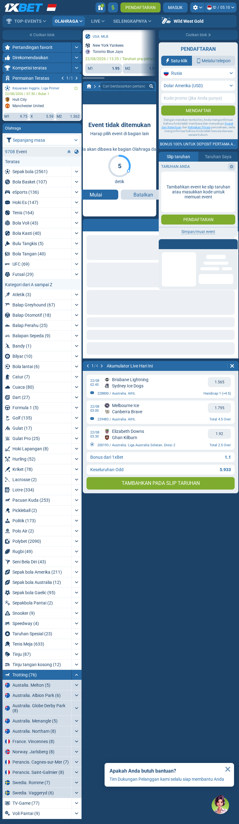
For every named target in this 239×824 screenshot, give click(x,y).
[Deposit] (113, 7)
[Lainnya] (126, 98)
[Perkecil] (76, 675)
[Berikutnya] (76, 78)
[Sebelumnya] (62, 78)
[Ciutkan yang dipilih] (69, 151)
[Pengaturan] (197, 7)
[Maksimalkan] (76, 47)
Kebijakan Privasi (199, 127)
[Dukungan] (220, 805)
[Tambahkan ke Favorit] (76, 88)
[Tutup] (228, 769)
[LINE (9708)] (89, 86)
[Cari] (151, 86)
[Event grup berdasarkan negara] (76, 151)
